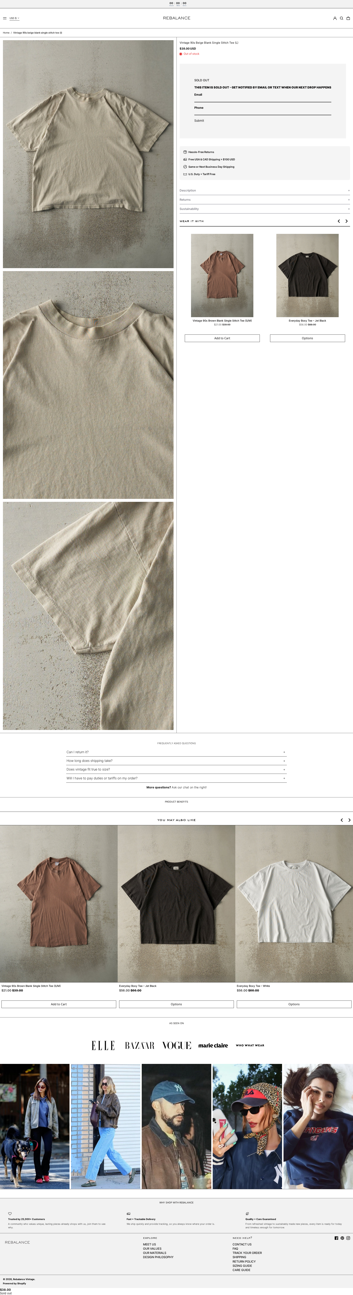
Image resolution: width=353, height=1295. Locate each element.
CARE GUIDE (241, 1270)
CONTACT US (242, 1244)
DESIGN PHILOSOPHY (158, 1257)
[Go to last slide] (339, 221)
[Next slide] (346, 221)
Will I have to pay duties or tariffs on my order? (102, 778)
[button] (341, 18)
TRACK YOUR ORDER (247, 1253)
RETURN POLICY (244, 1261)
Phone (199, 107)
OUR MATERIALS (154, 1253)
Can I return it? (78, 752)
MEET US (149, 1244)
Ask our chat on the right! (189, 787)
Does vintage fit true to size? (88, 769)
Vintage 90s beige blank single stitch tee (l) (37, 32)
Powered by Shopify (14, 1283)
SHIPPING (239, 1257)
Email (198, 94)
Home (6, 32)
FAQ (235, 1248)
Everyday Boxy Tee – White (253, 986)
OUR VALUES (152, 1248)
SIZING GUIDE (242, 1266)
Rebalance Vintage (24, 1279)
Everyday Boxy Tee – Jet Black (307, 320)
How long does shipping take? (90, 761)
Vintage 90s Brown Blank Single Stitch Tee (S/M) (222, 320)
